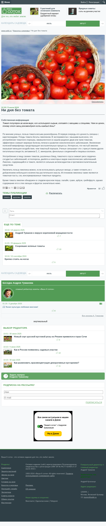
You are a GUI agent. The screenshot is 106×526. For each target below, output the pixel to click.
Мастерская (6, 503)
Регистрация (94, 2)
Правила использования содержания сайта (49, 474)
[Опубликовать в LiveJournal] (12, 188)
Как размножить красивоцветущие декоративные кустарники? (46, 363)
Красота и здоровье (21, 31)
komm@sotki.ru (90, 497)
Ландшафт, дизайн (9, 489)
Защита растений (8, 471)
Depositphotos (97, 102)
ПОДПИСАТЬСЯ (94, 402)
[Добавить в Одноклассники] (18, 188)
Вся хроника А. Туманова (92, 316)
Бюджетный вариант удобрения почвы (49, 15)
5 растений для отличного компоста (50, 9)
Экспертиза (6, 492)
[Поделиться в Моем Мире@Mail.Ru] (15, 188)
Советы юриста (7, 496)
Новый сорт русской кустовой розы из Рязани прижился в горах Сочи (50, 337)
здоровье (17, 197)
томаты (7, 197)
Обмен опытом (7, 499)
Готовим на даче (8, 482)
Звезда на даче (7, 475)
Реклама (29, 485)
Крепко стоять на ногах (17, 259)
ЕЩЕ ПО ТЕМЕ (12, 224)
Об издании (31, 489)
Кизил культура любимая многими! (22, 307)
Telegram (54, 501)
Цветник (4, 478)
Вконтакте (30, 501)
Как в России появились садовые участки (36, 350)
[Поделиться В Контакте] (23, 188)
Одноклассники (42, 501)
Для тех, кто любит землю (13, 16)
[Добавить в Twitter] (21, 188)
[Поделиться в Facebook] (4, 188)
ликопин (27, 197)
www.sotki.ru (6, 31)
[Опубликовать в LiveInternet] (9, 188)
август (83, 23)
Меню (7, 2)
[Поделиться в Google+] (6, 188)
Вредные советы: (87, 8)
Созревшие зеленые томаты (30, 246)
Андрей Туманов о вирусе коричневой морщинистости (44, 233)
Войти (83, 2)
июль (49, 23)
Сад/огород (6, 468)
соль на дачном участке (89, 11)
